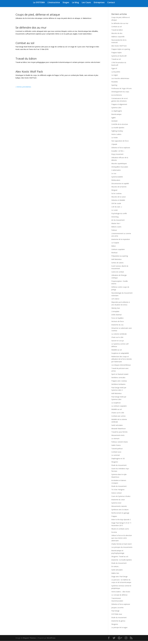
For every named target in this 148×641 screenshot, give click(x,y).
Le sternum (115, 438)
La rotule (114, 137)
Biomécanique (116, 114)
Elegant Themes (29, 638)
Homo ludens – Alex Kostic (120, 592)
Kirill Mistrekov (116, 259)
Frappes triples (116, 52)
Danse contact (116, 493)
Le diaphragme (116, 111)
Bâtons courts (116, 227)
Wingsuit (114, 190)
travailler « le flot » (117, 151)
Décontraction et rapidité (120, 183)
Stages (66, 3)
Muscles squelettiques (119, 163)
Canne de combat (117, 272)
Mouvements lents (117, 435)
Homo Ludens (116, 134)
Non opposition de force (120, 141)
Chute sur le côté (117, 337)
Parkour (114, 230)
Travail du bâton (26, 58)
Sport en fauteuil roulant (119, 374)
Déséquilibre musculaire (119, 167)
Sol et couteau (116, 193)
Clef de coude (116, 203)
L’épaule (114, 144)
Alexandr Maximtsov (118, 429)
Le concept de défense (119, 595)
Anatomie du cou (117, 325)
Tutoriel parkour (117, 449)
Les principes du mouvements (121, 547)
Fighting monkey (117, 131)
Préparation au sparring (119, 256)
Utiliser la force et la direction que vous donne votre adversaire (121, 538)
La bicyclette (115, 72)
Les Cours (86, 3)
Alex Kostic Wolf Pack (29, 71)
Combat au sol (24, 43)
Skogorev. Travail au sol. (119, 556)
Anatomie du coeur (118, 500)
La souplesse (116, 403)
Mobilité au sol (116, 350)
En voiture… (115, 566)
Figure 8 (114, 68)
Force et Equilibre (117, 318)
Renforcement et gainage (120, 513)
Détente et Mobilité (118, 200)
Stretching (114, 217)
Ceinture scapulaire (118, 249)
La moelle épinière (117, 128)
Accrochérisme (116, 95)
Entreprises (99, 3)
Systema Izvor (116, 503)
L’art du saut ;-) (116, 207)
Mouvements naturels (119, 506)
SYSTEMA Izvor (116, 614)
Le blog (75, 3)
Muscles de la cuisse (118, 197)
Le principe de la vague (119, 627)
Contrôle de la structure (119, 124)
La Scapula (115, 243)
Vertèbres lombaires (118, 384)
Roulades (114, 82)
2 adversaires (116, 170)
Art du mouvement (118, 220)
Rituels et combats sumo (120, 529)
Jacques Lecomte (117, 608)
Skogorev (114, 462)
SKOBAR (114, 121)
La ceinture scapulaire (119, 406)
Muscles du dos (116, 33)
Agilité (113, 118)
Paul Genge (115, 611)
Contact (111, 3)
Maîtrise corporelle (117, 37)
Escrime (114, 532)
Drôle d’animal (116, 315)
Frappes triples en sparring (120, 49)
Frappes (114, 516)
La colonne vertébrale (119, 334)
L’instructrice (54, 3)
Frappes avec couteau (119, 381)
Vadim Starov (116, 445)
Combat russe (116, 452)
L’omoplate (115, 311)
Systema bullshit (117, 177)
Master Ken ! (115, 223)
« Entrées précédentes (23, 87)
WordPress (51, 638)
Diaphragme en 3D (118, 458)
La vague (114, 75)
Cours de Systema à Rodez (120, 496)
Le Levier (114, 210)
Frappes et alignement (119, 104)
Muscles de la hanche (118, 187)
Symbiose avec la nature (119, 510)
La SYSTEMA (39, 3)
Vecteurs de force (117, 321)
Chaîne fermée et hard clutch (121, 544)
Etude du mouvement (119, 465)
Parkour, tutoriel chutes (119, 442)
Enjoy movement (117, 154)
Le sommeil (115, 455)
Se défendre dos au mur (30, 27)
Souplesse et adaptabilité (120, 353)
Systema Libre (116, 108)
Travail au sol (116, 59)
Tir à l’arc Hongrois (117, 490)
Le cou (113, 173)
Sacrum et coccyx (117, 341)
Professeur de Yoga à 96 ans (121, 88)
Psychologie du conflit (119, 213)
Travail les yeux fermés (119, 432)
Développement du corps (120, 92)
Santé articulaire (117, 425)
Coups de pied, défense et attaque (37, 14)
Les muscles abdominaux (120, 78)
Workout (114, 253)
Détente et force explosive (120, 148)
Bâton (113, 246)
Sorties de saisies (117, 263)
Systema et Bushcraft (119, 56)
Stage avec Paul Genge (119, 576)
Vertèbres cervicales (118, 377)
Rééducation (115, 180)
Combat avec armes (118, 416)
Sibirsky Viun (115, 308)
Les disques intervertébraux (121, 365)
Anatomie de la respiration (120, 239)
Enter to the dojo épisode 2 (121, 519)
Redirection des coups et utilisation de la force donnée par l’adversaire (121, 359)
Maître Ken (115, 573)
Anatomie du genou (118, 621)
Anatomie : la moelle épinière (121, 560)
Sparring (114, 85)
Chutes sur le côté (117, 413)
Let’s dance (115, 299)
